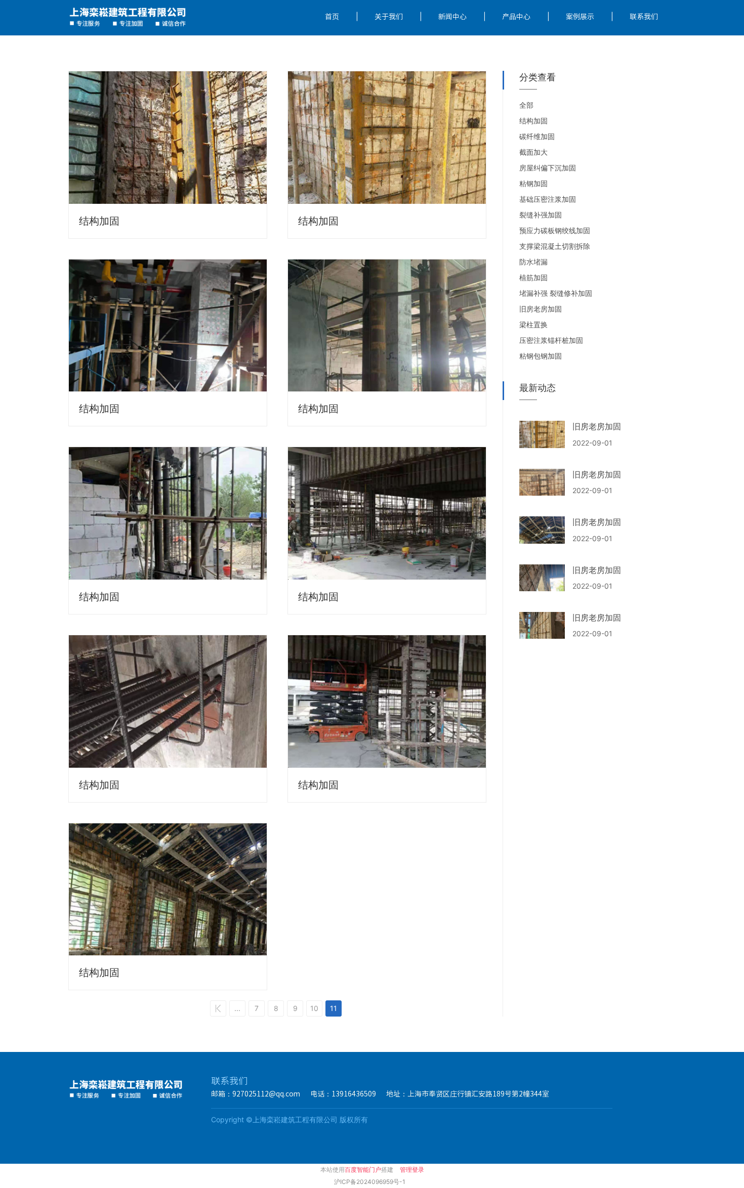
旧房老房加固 (596, 426)
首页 (332, 16)
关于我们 (389, 16)
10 (314, 1008)
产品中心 (516, 16)
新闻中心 (452, 16)
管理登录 (412, 1169)
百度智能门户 (363, 1169)
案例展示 (580, 16)
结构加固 (99, 221)
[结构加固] (168, 137)
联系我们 (644, 16)
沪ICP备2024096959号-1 (369, 1181)
